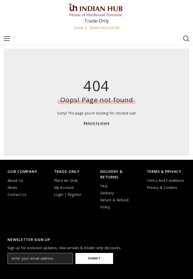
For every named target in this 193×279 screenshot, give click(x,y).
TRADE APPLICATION (104, 28)
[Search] (186, 39)
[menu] (7, 39)
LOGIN (78, 28)
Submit (94, 258)
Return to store (97, 123)
